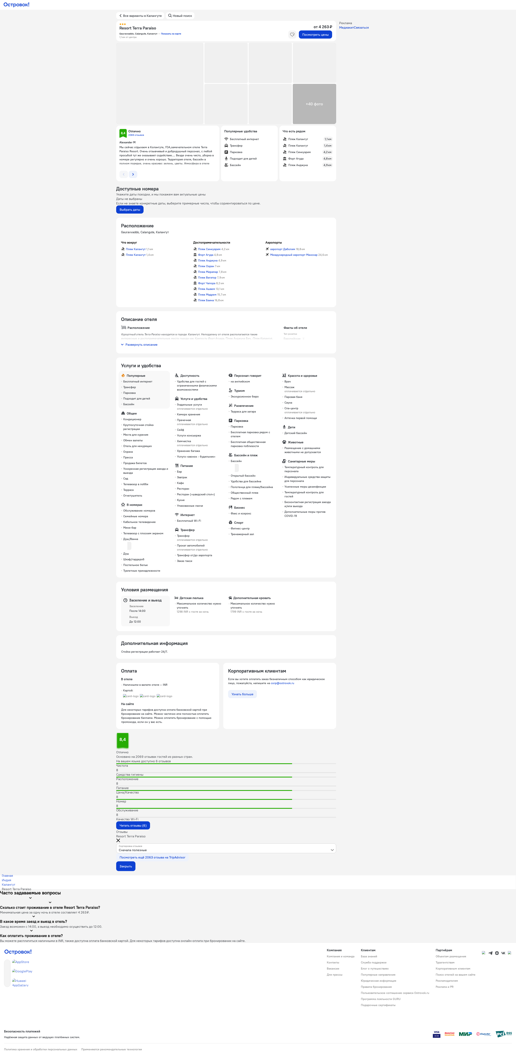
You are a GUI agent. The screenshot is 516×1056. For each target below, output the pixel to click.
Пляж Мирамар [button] (208, 272)
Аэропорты (273, 242)
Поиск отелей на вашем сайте (455, 974)
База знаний (369, 956)
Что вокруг (129, 242)
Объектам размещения (451, 956)
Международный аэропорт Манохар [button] (294, 255)
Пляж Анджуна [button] (208, 260)
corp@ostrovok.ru (282, 683)
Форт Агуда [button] (205, 255)
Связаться (361, 27)
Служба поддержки (373, 962)
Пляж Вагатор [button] (207, 277)
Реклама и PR (445, 987)
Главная (7, 876)
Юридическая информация (378, 981)
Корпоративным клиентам (453, 968)
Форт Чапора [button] (206, 283)
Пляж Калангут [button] (136, 249)
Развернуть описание (142, 344)
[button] (160, 83)
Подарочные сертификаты (378, 1005)
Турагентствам (445, 962)
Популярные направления (378, 974)
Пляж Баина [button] (206, 300)
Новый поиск (182, 16)
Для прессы (334, 974)
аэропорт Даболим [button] (282, 249)
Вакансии (333, 968)
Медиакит (346, 27)
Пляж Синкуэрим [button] (209, 249)
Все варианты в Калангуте (142, 16)
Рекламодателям (447, 981)
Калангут (8, 884)
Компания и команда (340, 956)
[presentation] (226, 848)
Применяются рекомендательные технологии (111, 1049)
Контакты (333, 962)
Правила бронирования (376, 987)
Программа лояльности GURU (381, 999)
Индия (6, 880)
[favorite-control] (292, 34)
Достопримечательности (211, 242)
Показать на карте (171, 33)
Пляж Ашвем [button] (206, 289)
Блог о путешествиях (375, 968)
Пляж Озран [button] (206, 266)
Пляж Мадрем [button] (207, 294)
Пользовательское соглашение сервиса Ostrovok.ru (395, 993)
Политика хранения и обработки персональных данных (40, 1049)
